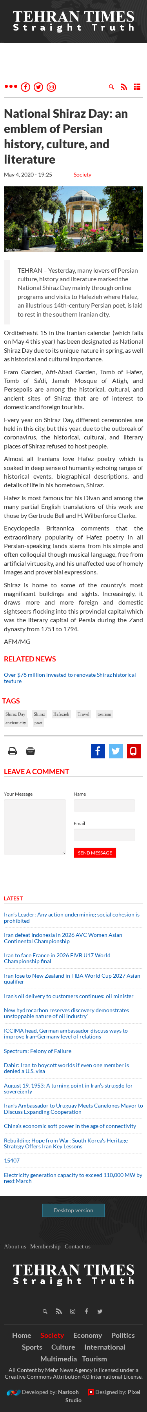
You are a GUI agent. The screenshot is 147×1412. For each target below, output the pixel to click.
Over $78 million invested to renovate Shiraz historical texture (70, 677)
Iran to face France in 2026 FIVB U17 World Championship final (57, 958)
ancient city (15, 722)
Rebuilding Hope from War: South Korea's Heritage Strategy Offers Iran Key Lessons (66, 1143)
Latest (13, 898)
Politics (123, 1335)
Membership (45, 1246)
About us (15, 1246)
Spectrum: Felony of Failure (37, 1051)
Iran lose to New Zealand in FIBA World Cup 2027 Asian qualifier (72, 978)
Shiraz (39, 714)
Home (21, 1335)
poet (38, 722)
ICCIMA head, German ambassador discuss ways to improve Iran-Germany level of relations (66, 1033)
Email (79, 823)
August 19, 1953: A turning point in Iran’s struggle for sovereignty (68, 1088)
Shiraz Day (15, 714)
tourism (104, 714)
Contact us (78, 1246)
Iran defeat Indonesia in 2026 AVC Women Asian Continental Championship (63, 937)
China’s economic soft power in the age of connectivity (70, 1125)
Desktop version (73, 1210)
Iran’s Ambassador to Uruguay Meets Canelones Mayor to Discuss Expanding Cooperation (73, 1108)
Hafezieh (61, 714)
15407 (12, 1160)
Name (80, 794)
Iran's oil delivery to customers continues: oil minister (69, 996)
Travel (83, 714)
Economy (87, 1335)
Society (82, 174)
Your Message (18, 794)
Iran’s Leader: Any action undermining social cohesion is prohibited (72, 917)
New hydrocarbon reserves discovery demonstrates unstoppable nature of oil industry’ (66, 1013)
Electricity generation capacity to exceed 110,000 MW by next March (73, 1178)
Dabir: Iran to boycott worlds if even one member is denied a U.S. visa (66, 1068)
